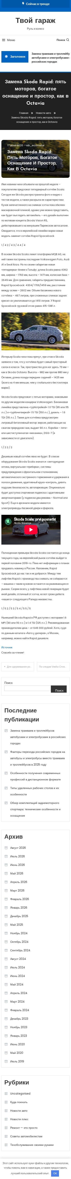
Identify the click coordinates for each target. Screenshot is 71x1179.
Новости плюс (19, 1119)
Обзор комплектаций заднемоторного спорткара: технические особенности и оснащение (35, 809)
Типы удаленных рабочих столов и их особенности (34, 791)
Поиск (61, 40)
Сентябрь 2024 (20, 950)
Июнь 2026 (17, 865)
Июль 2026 (17, 856)
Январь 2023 (18, 1036)
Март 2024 (17, 1002)
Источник (6, 647)
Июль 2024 (17, 967)
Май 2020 (16, 1053)
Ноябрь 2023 (18, 1027)
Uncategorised (20, 1094)
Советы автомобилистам (26, 1136)
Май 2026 (16, 873)
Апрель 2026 (18, 882)
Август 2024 (18, 959)
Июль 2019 (17, 1061)
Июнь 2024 (17, 976)
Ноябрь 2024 (19, 933)
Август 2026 (18, 848)
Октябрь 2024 (19, 942)
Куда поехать (18, 1102)
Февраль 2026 (19, 899)
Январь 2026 (18, 908)
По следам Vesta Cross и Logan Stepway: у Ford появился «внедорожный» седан (54, 666)
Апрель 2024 (18, 993)
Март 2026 (17, 890)
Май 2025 (16, 925)
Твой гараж (35, 21)
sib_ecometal (35, 145)
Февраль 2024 (19, 1010)
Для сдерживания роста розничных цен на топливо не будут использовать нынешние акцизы (20, 666)
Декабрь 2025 (19, 916)
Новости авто (18, 1111)
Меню (11, 40)
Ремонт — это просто (23, 1128)
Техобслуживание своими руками (32, 1145)
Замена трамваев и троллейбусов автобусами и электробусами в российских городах (38, 737)
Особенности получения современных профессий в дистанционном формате (35, 776)
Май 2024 (16, 984)
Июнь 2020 (17, 1044)
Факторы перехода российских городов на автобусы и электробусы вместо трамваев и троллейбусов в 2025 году (37, 758)
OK (55, 1173)
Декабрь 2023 (19, 1019)
